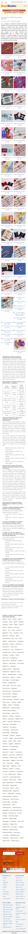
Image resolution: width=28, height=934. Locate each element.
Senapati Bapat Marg (15, 777)
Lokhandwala (11, 793)
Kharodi (4, 718)
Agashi (19, 702)
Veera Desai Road (18, 738)
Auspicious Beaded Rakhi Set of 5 (9, 191)
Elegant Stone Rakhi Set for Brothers (10, 208)
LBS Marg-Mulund (7, 796)
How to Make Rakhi (20, 928)
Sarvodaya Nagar (14, 746)
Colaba (15, 624)
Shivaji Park (13, 660)
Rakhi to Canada (20, 882)
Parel (12, 638)
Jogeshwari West (7, 669)
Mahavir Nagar (12, 818)
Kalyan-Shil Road (7, 804)
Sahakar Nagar (16, 669)
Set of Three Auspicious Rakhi (8, 293)
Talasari (19, 779)
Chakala (11, 738)
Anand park (14, 688)
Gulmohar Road (13, 757)
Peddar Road (13, 785)
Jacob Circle (12, 754)
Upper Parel (17, 721)
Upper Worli (5, 724)
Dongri (21, 699)
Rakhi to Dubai (19, 894)
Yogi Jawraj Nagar (15, 707)
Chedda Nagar (14, 732)
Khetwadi (5, 768)
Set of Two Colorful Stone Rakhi (9, 326)
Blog (17, 921)
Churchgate (20, 641)
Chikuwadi (5, 663)
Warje (13, 630)
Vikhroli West (6, 677)
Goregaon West (6, 652)
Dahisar (4, 630)
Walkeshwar (5, 749)
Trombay (17, 768)
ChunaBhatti (5, 824)
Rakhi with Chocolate (8, 905)
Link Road (15, 796)
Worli (21, 633)
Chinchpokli (16, 705)
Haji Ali (9, 741)
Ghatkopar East (18, 649)
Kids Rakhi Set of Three (19, 225)
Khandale (5, 813)
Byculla (12, 677)
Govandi (12, 655)
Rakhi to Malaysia (20, 891)
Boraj (4, 782)
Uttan (20, 757)
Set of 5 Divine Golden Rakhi (20, 208)
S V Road (20, 674)
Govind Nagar (6, 760)
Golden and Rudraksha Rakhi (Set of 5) (10, 276)
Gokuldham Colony (7, 790)
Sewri (4, 763)
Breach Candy (6, 685)
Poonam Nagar (6, 713)
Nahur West (21, 821)
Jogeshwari (5, 633)
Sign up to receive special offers (12, 850)
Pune (4, 889)
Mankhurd (5, 754)
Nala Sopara (5, 644)
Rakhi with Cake (6, 911)
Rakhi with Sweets (7, 907)
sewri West (5, 777)
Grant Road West (16, 691)
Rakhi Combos (7, 902)
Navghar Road (6, 827)
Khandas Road (12, 813)
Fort (12, 649)
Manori (21, 838)
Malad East (13, 671)
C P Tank (5, 774)
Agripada (11, 743)
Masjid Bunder (12, 774)
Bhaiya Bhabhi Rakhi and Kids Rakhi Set (10, 310)
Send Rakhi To (7, 875)
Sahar (19, 766)
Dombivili (10, 627)
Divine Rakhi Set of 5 (20, 308)
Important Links (20, 902)
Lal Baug (17, 763)
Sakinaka (5, 641)
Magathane (16, 790)
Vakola (19, 741)
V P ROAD (5, 738)
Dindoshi (12, 735)
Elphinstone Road (14, 835)
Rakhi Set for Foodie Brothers (8, 225)
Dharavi (4, 674)
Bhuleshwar (18, 743)
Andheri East (6, 666)
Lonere (4, 793)
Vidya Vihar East (6, 691)
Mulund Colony (6, 840)
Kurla (20, 638)
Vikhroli (4, 627)
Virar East (13, 685)
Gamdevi (11, 716)
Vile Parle (11, 635)
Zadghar (5, 705)
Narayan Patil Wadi (7, 832)
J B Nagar (5, 815)
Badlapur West (19, 718)
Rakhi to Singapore (20, 889)
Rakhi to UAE (19, 887)
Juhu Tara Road (14, 799)
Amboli (4, 721)
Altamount (5, 716)
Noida (4, 896)
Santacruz (18, 630)
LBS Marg (18, 793)
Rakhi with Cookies (7, 921)
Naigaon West (13, 824)
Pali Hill (12, 788)
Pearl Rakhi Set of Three (20, 301)
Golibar (17, 788)
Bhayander (5, 635)
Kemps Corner (6, 702)
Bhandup (21, 622)
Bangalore (5, 882)
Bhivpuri (19, 774)
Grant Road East (7, 696)
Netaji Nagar (13, 749)
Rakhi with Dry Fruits (8, 909)
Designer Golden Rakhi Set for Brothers (11, 242)
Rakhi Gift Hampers (7, 916)
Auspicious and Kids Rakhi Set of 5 (9, 123)
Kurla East (5, 771)
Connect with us (8, 861)
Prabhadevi (5, 655)
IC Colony (18, 677)
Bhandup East (6, 707)
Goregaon (5, 622)
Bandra (19, 619)
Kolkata (5, 887)
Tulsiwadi (18, 735)
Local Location (6, 898)
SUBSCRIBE (19, 853)
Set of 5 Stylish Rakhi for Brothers (9, 342)
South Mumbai (6, 638)
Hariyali (19, 813)
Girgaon (20, 660)
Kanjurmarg (11, 718)
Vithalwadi (16, 699)
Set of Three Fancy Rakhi (7, 259)
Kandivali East (6, 649)
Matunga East (13, 658)
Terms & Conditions (21, 919)
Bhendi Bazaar (10, 782)
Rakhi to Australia (20, 884)
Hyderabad (5, 891)
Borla (18, 671)
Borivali (14, 619)
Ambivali (5, 682)
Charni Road (5, 785)
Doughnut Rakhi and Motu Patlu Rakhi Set (11, 89)
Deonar (12, 752)
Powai (9, 619)
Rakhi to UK (19, 880)
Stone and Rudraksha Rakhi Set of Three (11, 55)
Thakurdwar (5, 727)
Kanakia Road (6, 799)
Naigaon (12, 644)
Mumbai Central (12, 641)
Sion (16, 638)
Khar (11, 633)
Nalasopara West (13, 829)
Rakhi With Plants (7, 927)
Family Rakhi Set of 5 (7, 157)
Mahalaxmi (13, 766)
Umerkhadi (5, 757)
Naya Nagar (14, 827)
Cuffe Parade (12, 663)
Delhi (4, 880)
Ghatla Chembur (14, 838)
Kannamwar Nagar (13, 815)
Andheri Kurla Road (7, 699)
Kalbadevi (14, 694)
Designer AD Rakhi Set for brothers (10, 334)
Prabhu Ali (12, 666)
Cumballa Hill (6, 671)
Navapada (5, 829)
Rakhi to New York (20, 896)
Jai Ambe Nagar (6, 802)
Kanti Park (5, 818)
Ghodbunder (6, 838)
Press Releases (20, 924)
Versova (14, 652)
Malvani (10, 705)
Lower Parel (14, 646)
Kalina (17, 635)
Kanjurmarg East (7, 807)
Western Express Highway (9, 710)
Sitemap (18, 917)
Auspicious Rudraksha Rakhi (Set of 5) (10, 106)
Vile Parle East (6, 688)
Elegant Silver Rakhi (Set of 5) (20, 123)
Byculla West (20, 771)
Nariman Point (14, 730)
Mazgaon (14, 696)
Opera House (6, 660)
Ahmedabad (6, 894)
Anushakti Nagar (12, 674)
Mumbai (5, 878)
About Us (18, 905)
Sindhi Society (12, 779)
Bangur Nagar (6, 766)
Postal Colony (20, 663)
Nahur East (5, 746)
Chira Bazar (13, 821)
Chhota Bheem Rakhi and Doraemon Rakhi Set (12, 174)
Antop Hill (9, 721)
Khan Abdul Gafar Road (16, 810)
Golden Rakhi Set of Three (19, 106)
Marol (18, 685)
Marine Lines (6, 658)
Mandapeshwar (12, 682)
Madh (14, 741)
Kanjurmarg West (16, 807)
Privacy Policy (19, 911)
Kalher (13, 804)
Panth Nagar (19, 782)
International (19, 875)
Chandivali (16, 633)
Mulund (15, 622)
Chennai (5, 884)
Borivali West (6, 646)
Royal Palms (10, 763)
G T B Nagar (6, 835)
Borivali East (19, 644)
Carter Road (6, 788)
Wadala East (19, 754)
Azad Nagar (5, 735)
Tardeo (17, 655)
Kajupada (21, 827)
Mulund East (21, 652)
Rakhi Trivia (18, 926)
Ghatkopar (5, 624)
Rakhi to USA (19, 878)
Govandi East (18, 752)
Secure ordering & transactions (12, 867)
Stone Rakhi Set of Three (20, 157)
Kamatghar (14, 802)
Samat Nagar (6, 680)
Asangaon (17, 716)
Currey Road (16, 832)
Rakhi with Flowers (7, 914)
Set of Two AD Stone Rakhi (20, 276)
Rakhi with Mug (6, 918)
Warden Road (15, 713)
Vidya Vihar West (7, 694)
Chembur (21, 624)
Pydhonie (11, 768)
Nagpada (13, 760)
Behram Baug (6, 732)
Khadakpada (6, 810)
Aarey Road (20, 760)
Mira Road (16, 627)
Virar (9, 630)
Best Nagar (13, 727)
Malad (10, 622)
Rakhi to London (20, 898)
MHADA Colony (15, 840)
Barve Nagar (13, 724)
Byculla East (12, 771)
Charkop (5, 741)
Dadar (10, 624)
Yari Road (13, 702)
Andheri (4, 619)
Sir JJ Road (5, 779)
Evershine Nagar (15, 680)
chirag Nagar (6, 821)
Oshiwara (5, 743)
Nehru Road (5, 752)
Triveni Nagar (6, 730)
